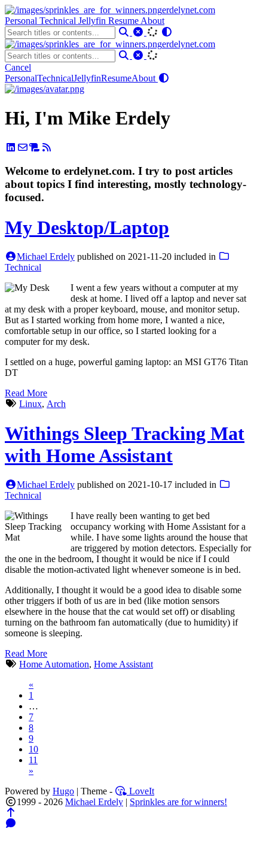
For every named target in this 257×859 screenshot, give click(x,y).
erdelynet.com (188, 10)
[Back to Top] (11, 813)
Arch (56, 404)
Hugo (63, 791)
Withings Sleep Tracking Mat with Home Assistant (124, 444)
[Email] (23, 147)
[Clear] (139, 32)
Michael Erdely (46, 256)
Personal (22, 21)
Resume (124, 21)
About (152, 21)
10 (33, 749)
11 (33, 760)
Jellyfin (93, 21)
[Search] (125, 32)
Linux (30, 404)
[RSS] (47, 147)
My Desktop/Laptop (87, 227)
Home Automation (54, 664)
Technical (58, 21)
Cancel (18, 67)
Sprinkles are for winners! (178, 802)
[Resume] (35, 147)
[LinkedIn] (11, 147)
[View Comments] (11, 823)
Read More (26, 393)
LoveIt (140, 791)
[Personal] (44, 89)
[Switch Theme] (167, 32)
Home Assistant (123, 664)
